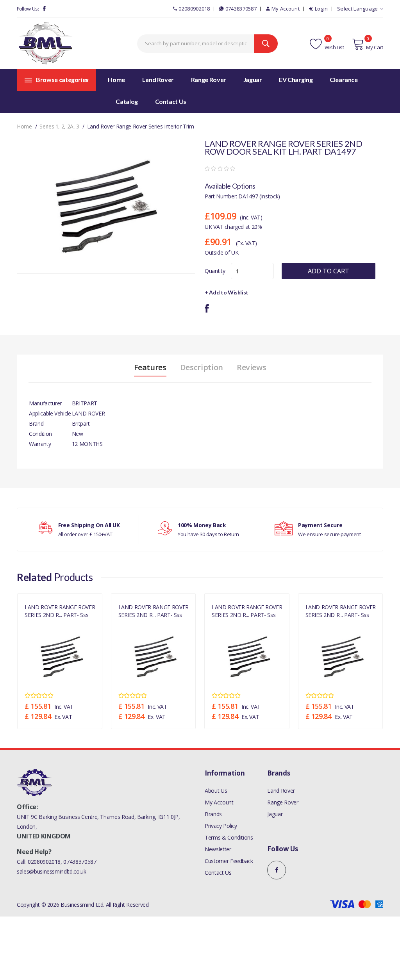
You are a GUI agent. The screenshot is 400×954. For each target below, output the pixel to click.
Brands (213, 814)
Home (116, 79)
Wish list (333, 47)
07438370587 (241, 8)
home (24, 126)
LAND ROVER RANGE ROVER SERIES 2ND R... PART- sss (60, 610)
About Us (216, 790)
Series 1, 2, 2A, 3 (59, 126)
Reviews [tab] (251, 367)
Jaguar (274, 814)
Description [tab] (201, 367)
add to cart (328, 271)
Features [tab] (150, 367)
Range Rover (282, 802)
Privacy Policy (221, 825)
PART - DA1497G (42, 623)
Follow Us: (28, 8)
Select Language (357, 8)
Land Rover (281, 790)
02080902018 (194, 8)
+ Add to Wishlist (226, 292)
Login (321, 8)
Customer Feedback (229, 861)
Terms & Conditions (229, 837)
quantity (215, 271)
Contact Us (218, 872)
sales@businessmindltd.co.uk (51, 871)
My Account (285, 8)
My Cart (374, 47)
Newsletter (218, 849)
